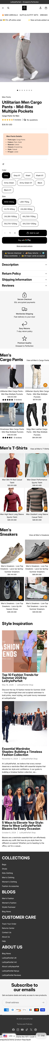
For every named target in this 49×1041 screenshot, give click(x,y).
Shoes (4, 869)
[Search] (8, 8)
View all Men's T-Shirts (39, 449)
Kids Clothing (7, 873)
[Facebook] (13, 1029)
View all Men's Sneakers (39, 535)
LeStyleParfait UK (9, 958)
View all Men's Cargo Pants (38, 360)
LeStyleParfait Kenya (10, 971)
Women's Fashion (9, 903)
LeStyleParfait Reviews (11, 975)
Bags (4, 864)
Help (4, 941)
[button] (7, 120)
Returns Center (8, 928)
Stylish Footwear (8, 907)
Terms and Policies (24, 1024)
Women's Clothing (9, 882)
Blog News (6, 911)
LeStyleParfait (27, 1019)
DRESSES (44, 15)
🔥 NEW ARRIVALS (10, 15)
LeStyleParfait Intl (9, 962)
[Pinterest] (35, 1029)
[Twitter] (31, 1029)
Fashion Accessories (10, 886)
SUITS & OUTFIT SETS (29, 15)
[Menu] (3, 8)
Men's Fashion (8, 898)
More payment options (24, 246)
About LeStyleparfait (10, 966)
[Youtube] (22, 1029)
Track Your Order (9, 924)
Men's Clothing (8, 877)
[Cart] (46, 8)
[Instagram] (17, 1029)
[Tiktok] (26, 1029)
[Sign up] (43, 1002)
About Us (6, 937)
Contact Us (6, 932)
